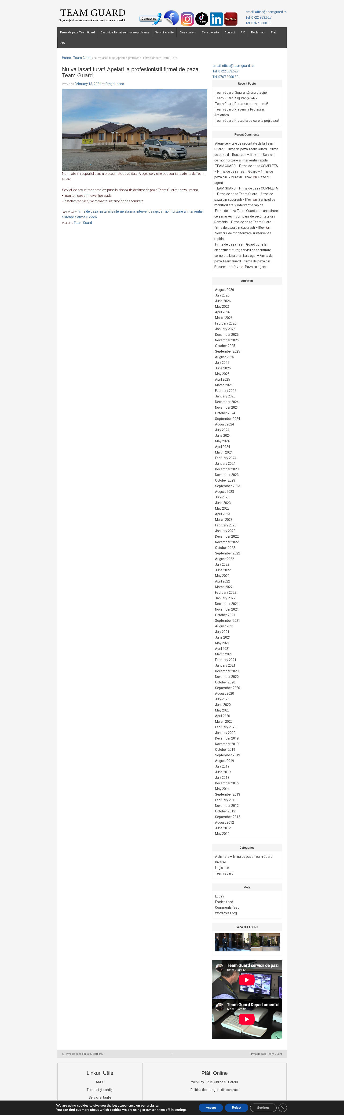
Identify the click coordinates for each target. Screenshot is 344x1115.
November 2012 (227, 806)
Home (66, 58)
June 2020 (223, 705)
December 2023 (227, 469)
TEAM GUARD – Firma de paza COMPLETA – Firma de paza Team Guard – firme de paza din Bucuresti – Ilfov (246, 171)
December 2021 (227, 604)
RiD (243, 32)
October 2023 (225, 480)
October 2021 (225, 615)
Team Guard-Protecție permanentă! (241, 104)
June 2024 (223, 435)
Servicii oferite (164, 32)
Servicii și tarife (100, 1097)
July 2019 (222, 766)
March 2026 (224, 318)
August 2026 (224, 290)
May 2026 (222, 306)
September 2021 (227, 620)
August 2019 (224, 761)
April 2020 (222, 716)
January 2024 (225, 463)
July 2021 (222, 632)
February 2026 (225, 323)
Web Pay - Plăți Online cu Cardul (214, 1082)
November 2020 (227, 677)
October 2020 (225, 682)
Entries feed (224, 902)
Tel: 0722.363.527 (258, 17)
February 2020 (225, 727)
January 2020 (225, 733)
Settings (263, 1107)
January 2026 (225, 329)
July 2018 (222, 777)
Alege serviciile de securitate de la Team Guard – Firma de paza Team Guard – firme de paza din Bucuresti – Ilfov (246, 149)
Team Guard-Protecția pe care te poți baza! (247, 120)
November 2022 (227, 542)
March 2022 (224, 587)
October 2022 (225, 548)
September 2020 (227, 688)
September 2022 (227, 553)
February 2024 (225, 458)
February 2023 (225, 525)
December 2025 (227, 334)
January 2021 (225, 665)
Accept (211, 1107)
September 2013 (227, 794)
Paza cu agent (255, 267)
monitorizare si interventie (183, 212)
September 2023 (227, 486)
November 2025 (227, 340)
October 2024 (225, 413)
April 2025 (222, 379)
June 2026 (223, 301)
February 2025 (225, 391)
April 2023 (222, 514)
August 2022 (224, 559)
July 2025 (222, 363)
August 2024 (224, 424)
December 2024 (227, 402)
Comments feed (227, 907)
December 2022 (227, 536)
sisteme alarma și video (79, 217)
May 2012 (222, 834)
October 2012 (225, 811)
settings (181, 1110)
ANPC (100, 1082)
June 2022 (223, 570)
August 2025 (224, 357)
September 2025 (227, 351)
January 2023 (225, 531)
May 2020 (222, 710)
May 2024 (222, 441)
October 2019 (225, 749)
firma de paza (87, 212)
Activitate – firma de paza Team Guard (243, 856)
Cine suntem (187, 32)
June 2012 (223, 828)
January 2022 (225, 598)
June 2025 (223, 368)
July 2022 (222, 564)
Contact (230, 32)
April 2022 (222, 581)
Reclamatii (258, 32)
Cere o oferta (210, 32)
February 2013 (225, 800)
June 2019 (223, 772)
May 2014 (222, 789)
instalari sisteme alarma (117, 212)
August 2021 (224, 626)
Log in (219, 896)
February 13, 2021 (88, 84)
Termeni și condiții (100, 1090)
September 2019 (227, 755)
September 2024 (227, 419)
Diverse (220, 862)
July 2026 (222, 295)
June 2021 (223, 637)
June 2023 (223, 503)
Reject (236, 1107)
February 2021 (225, 660)
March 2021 (224, 654)
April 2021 (222, 648)
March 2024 (224, 452)
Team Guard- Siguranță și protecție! (241, 92)
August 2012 (224, 822)
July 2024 (222, 430)
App (62, 42)
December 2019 (227, 738)
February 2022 (225, 592)
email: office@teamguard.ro (266, 12)
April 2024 (222, 447)
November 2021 (227, 609)
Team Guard (82, 58)
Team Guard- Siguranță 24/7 (236, 98)
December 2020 (227, 671)
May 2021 (222, 643)
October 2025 (225, 346)
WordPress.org (226, 913)
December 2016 (227, 783)
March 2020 (224, 721)
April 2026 (222, 312)
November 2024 (227, 407)
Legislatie (222, 868)
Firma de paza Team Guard (77, 32)
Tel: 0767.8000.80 (258, 23)
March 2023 (224, 520)
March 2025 (224, 385)
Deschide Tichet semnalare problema (125, 32)
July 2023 (222, 497)
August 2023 (224, 491)
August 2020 (224, 693)
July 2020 (222, 699)
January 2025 (225, 396)
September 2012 (227, 817)
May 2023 (222, 508)
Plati (274, 32)
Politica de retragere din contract (214, 1090)
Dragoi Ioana (115, 84)
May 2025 (222, 374)
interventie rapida (149, 212)
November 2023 (227, 475)
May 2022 (222, 576)
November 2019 (227, 744)
